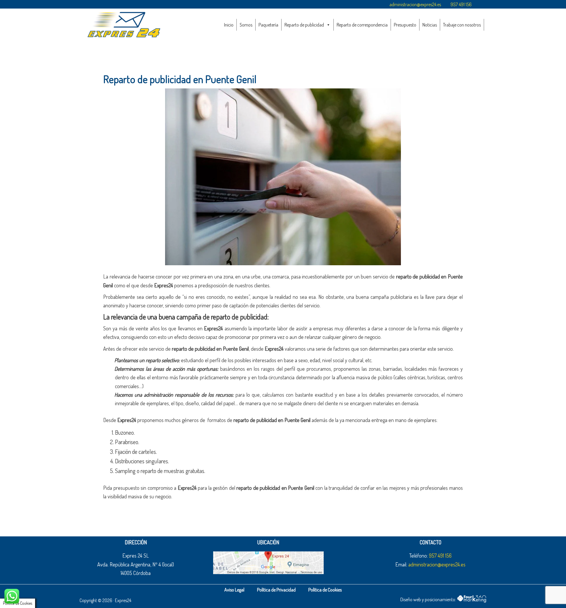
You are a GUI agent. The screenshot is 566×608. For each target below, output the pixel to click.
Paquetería (268, 25)
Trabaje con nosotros (462, 25)
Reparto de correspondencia (362, 25)
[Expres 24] (124, 24)
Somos (246, 25)
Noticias (429, 25)
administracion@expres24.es (415, 4)
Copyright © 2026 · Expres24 (105, 600)
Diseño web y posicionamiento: (428, 599)
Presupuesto (405, 25)
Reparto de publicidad (304, 25)
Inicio (228, 25)
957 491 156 (461, 4)
